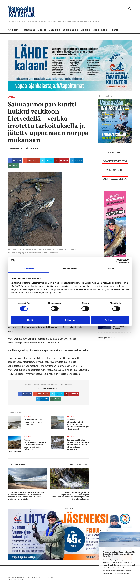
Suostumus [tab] (29, 268)
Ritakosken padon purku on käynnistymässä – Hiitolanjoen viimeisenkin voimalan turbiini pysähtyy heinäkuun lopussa (71, 495)
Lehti (115, 29)
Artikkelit (13, 29)
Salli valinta (70, 320)
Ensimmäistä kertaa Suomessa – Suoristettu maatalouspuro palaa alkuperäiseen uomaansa (78, 444)
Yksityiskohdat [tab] (70, 268)
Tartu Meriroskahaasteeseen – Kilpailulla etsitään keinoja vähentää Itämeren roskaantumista (27, 446)
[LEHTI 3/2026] (115, 121)
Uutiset (42, 29)
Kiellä (30, 320)
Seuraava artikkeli (79, 465)
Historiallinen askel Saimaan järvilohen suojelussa (33, 422)
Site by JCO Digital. (49, 577)
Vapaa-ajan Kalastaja (106, 337)
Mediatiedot (99, 29)
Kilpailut (85, 29)
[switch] (55, 308)
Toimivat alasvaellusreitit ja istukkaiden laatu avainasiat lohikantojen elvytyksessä (78, 424)
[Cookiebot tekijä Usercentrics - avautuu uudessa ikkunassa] (117, 261)
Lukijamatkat (70, 29)
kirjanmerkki (66, 384)
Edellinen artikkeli (18, 465)
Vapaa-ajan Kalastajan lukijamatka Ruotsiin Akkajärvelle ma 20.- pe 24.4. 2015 (119, 553)
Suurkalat (29, 29)
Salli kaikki (110, 320)
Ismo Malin (13, 148)
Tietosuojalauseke (16, 579)
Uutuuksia (54, 29)
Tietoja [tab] (111, 268)
